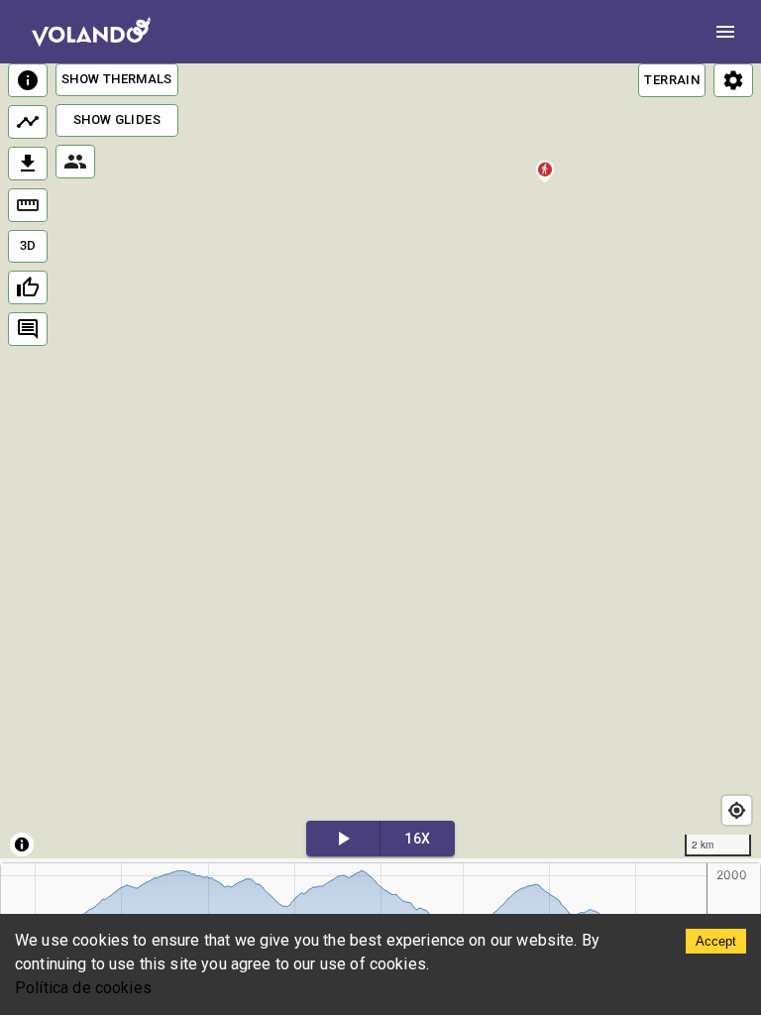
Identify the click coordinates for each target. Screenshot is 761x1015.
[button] (545, 184)
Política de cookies (83, 987)
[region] (380, 461)
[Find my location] (736, 810)
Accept (716, 941)
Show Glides (117, 119)
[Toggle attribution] (22, 844)
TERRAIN (672, 79)
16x (417, 838)
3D (28, 245)
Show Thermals (116, 78)
